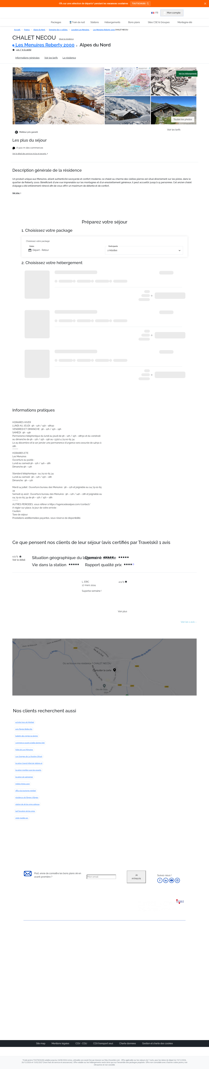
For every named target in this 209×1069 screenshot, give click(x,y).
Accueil (17, 30)
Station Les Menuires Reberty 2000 (99, 57)
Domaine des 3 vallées (58, 30)
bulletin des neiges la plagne (26, 736)
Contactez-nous (31, 930)
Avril (140, 957)
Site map (41, 1043)
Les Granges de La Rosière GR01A (28, 756)
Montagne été (185, 22)
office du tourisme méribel (25, 791)
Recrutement (30, 940)
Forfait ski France (173, 971)
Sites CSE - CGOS (95, 944)
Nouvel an (143, 940)
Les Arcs (116, 954)
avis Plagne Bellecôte (23, 729)
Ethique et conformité (34, 950)
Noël (140, 937)
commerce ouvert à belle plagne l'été (30, 743)
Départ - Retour (41, 250)
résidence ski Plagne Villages (26, 798)
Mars (141, 954)
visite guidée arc (21, 818)
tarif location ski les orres (25, 811)
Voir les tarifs (51, 57)
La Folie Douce (120, 1010)
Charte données (127, 1043)
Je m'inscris (136, 877)
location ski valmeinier (24, 777)
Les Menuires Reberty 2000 (104, 30)
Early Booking (66, 951)
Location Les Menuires (80, 30)
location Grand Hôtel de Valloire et (28, 763)
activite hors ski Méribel (24, 722)
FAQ (25, 945)
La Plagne (117, 951)
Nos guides (92, 996)
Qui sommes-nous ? (34, 935)
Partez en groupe (95, 940)
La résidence (69, 57)
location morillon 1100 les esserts (28, 770)
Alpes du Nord (39, 30)
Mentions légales (61, 1043)
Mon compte (173, 12)
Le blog (90, 993)
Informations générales (27, 57)
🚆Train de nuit (77, 22)
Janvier (142, 944)
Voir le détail (18, 560)
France (27, 30)
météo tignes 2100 (22, 784)
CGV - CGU (81, 1043)
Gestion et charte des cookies (157, 1043)
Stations (94, 22)
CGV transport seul (103, 1043)
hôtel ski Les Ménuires (24, 750)
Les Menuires (119, 957)
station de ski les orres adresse (27, 804)
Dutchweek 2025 (121, 1006)
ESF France (171, 975)
